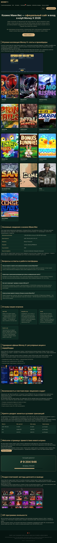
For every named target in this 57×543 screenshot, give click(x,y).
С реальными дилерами (6, 5)
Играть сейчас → (28, 34)
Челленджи (22, 5)
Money (4, 2)
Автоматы (17, 5)
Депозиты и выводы (36, 5)
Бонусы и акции (45, 5)
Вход (43, 8)
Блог (13, 5)
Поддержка (28, 5)
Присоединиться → (6, 450)
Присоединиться (51, 8)
